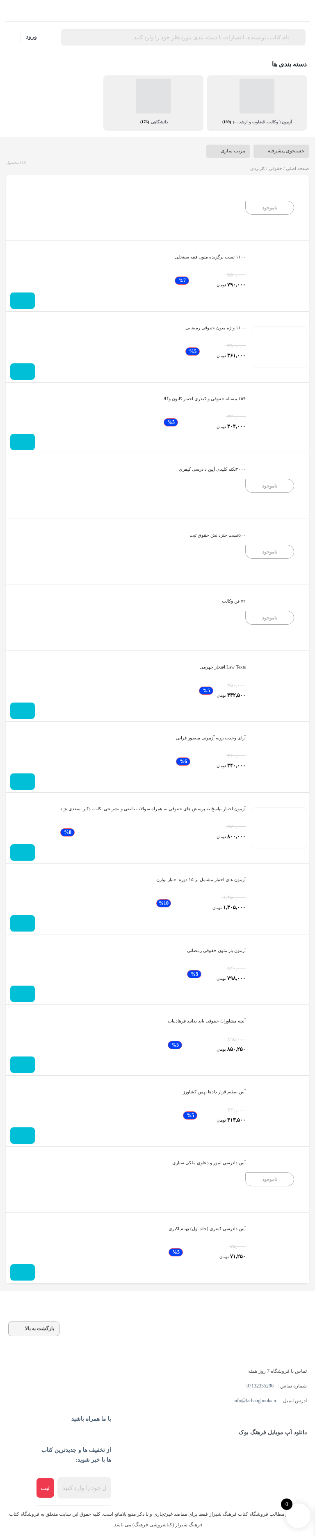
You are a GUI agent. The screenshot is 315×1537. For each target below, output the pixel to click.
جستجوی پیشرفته (286, 151)
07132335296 (260, 1386)
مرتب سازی (233, 151)
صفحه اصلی (297, 168)
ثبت (45, 1488)
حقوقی (275, 168)
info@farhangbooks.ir (254, 1400)
